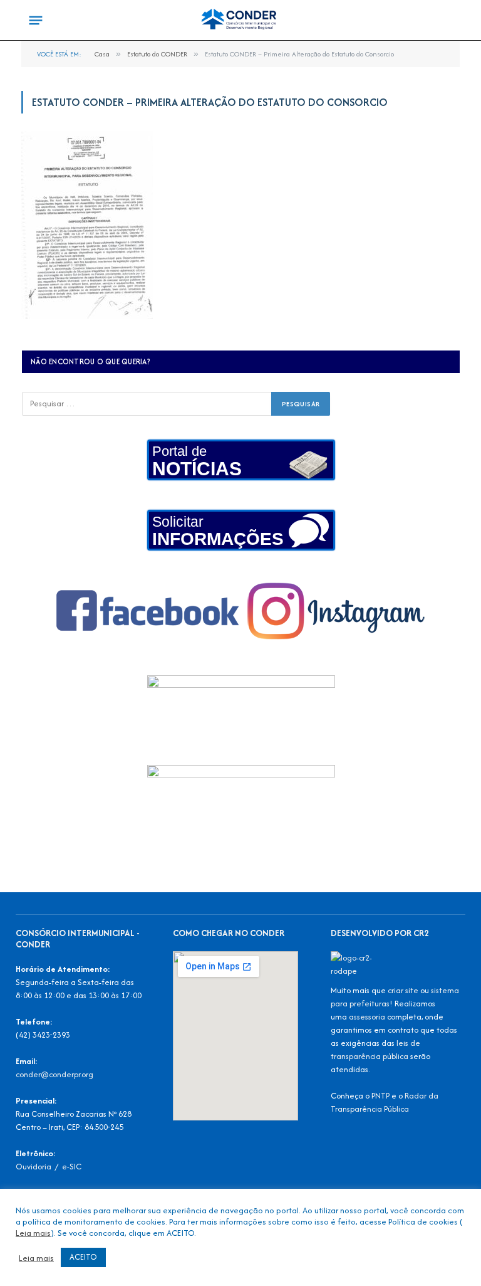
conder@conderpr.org (54, 1074)
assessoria (367, 1017)
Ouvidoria (33, 1167)
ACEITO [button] (83, 1257)
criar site (403, 990)
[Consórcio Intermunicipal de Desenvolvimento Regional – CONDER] (240, 20)
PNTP (380, 1096)
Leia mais (33, 1232)
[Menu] (36, 20)
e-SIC (71, 1167)
